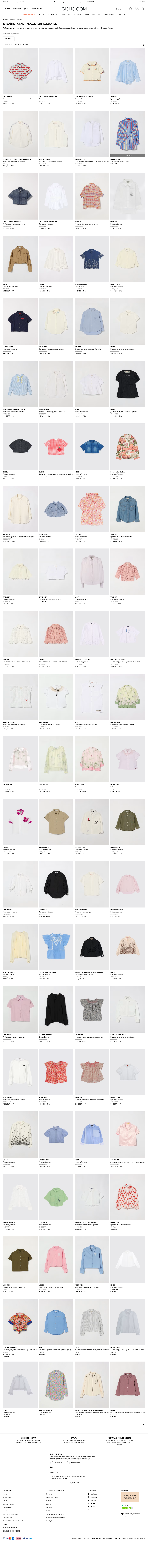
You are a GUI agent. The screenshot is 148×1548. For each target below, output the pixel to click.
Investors (6, 1511)
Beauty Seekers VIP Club (10, 1514)
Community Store (8, 1504)
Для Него (17, 9)
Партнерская (7, 1507)
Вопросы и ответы (52, 1497)
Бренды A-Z (86, 1538)
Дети (26, 9)
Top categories (107, 1538)
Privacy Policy (76, 1538)
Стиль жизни (37, 9)
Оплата (48, 1504)
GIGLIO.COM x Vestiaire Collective (13, 1521)
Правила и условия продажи (55, 1514)
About (5, 1494)
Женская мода (58, 1463)
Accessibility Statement (10, 1528)
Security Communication (53, 1521)
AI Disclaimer (7, 1497)
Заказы (48, 1501)
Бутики (5, 1501)
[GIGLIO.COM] (74, 9)
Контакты (49, 1494)
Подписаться (74, 1482)
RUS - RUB (6, 2)
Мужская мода (75, 1463)
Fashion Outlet (96, 1538)
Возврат (48, 1511)
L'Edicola (5, 1524)
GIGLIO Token (7, 1517)
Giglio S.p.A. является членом (133, 1514)
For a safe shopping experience (55, 1517)
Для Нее (6, 9)
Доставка (49, 1507)
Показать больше (107, 28)
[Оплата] (18, 1538)
